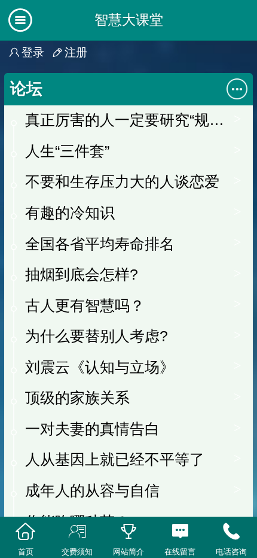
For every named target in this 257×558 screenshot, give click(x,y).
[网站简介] (128, 532)
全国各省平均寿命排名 (100, 243)
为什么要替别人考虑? (96, 335)
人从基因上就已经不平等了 (114, 459)
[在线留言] (180, 532)
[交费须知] (77, 532)
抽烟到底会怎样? (81, 274)
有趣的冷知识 (70, 212)
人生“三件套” (67, 150)
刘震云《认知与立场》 (100, 367)
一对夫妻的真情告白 (92, 428)
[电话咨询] (231, 532)
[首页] (25, 532)
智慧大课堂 (128, 20)
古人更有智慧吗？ (85, 305)
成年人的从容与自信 (92, 490)
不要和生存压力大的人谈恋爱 (122, 181)
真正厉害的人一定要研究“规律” (126, 119)
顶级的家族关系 (77, 397)
